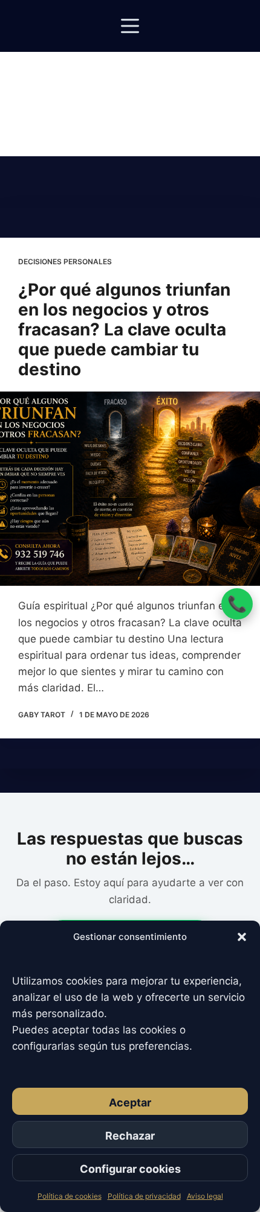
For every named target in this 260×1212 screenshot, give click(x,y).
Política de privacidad (144, 1196)
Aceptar (130, 1102)
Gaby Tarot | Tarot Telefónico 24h (130, 86)
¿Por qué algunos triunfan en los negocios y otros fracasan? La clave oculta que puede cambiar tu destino (124, 329)
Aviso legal (205, 1196)
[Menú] (130, 26)
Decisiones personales (65, 261)
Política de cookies (69, 1196)
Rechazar (130, 1135)
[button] (242, 937)
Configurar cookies (130, 1169)
